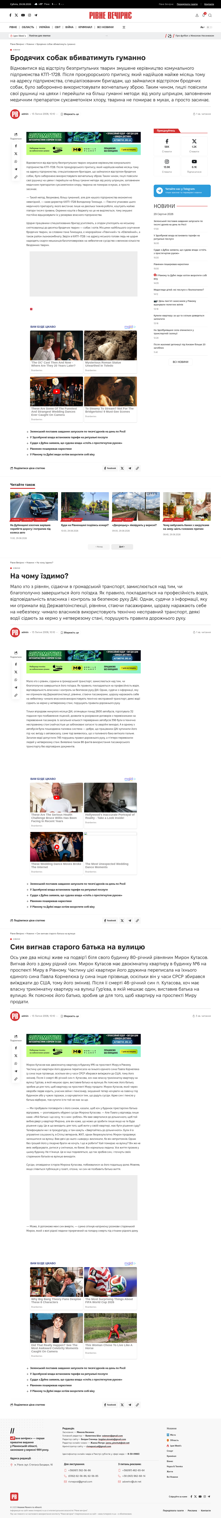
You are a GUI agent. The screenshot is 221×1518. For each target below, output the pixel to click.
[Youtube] (194, 166)
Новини (16, 50)
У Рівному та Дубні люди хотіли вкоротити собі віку (62, 454)
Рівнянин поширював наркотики (51, 448)
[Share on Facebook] (16, 146)
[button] (197, 15)
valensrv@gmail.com (112, 1436)
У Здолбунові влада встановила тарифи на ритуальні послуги (69, 437)
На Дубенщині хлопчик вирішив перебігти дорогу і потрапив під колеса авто (30, 529)
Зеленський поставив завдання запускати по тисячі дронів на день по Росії (77, 431)
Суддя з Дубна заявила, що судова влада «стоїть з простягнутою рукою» (76, 443)
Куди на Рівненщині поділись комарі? (85, 525)
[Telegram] (35, 15)
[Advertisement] (84, 274)
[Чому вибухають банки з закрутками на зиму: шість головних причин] (187, 506)
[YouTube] (23, 15)
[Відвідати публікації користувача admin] (15, 114)
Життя (168, 520)
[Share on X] (16, 154)
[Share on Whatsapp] (16, 161)
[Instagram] (167, 166)
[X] (16, 15)
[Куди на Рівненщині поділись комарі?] (85, 506)
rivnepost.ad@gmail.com (98, 1446)
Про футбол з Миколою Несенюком (195, 35)
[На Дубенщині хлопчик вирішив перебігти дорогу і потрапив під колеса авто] (34, 506)
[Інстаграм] (29, 15)
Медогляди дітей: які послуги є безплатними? (179, 289)
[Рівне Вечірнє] (14, 1497)
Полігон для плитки (39, 35)
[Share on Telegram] (16, 169)
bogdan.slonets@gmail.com (112, 1439)
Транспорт (41, 520)
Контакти (209, 4)
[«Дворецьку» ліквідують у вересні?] (136, 506)
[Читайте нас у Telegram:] (159, 190)
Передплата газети (187, 4)
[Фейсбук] (10, 15)
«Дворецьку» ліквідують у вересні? (134, 525)
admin (25, 114)
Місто (77, 520)
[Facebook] (167, 146)
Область (28, 520)
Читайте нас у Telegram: (180, 189)
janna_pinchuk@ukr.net (117, 1443)
